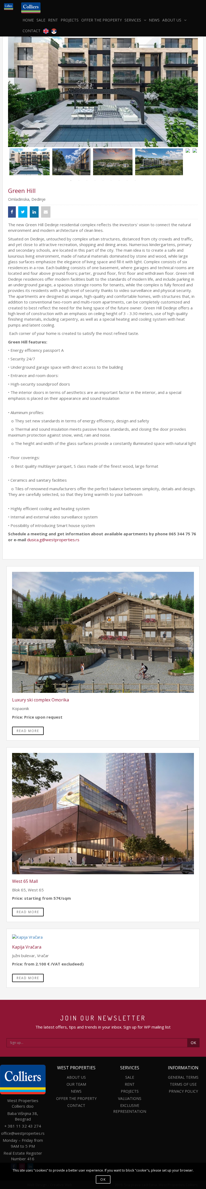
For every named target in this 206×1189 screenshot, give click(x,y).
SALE (40, 20)
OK (193, 1042)
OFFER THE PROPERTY (101, 20)
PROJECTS (70, 20)
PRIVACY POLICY (183, 1091)
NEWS (154, 20)
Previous (13, 161)
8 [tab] (127, 180)
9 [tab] (135, 180)
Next (187, 161)
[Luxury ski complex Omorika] (103, 632)
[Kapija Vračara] (103, 937)
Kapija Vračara (26, 947)
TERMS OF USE (183, 1084)
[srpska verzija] (54, 30)
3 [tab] (87, 180)
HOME (28, 20)
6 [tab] (111, 180)
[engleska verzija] (46, 30)
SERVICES (132, 20)
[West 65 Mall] (103, 813)
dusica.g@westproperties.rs (53, 539)
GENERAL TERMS (183, 1077)
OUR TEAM (76, 1084)
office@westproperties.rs (23, 1133)
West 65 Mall (25, 881)
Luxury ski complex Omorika (40, 700)
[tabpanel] (29, 162)
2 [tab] (79, 180)
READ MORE (28, 731)
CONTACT (32, 30)
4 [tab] (95, 180)
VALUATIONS (129, 1098)
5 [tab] (103, 180)
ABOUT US (171, 20)
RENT (53, 20)
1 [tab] (70, 180)
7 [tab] (119, 180)
